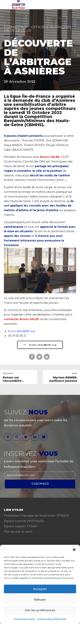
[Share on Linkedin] (47, 357)
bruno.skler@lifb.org (21, 331)
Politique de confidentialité (51, 618)
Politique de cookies (24, 618)
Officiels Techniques (51, 27)
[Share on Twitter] (39, 357)
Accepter (40, 589)
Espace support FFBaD (20, 526)
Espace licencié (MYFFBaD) (24, 521)
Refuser (40, 599)
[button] (74, 550)
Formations (15, 27)
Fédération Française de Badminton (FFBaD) (36, 515)
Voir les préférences (40, 610)
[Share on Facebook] (32, 357)
